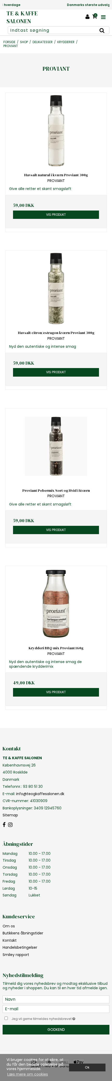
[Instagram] (10, 825)
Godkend (56, 1029)
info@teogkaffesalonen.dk (40, 793)
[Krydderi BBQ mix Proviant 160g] (56, 604)
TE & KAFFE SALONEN (22, 17)
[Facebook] (4, 825)
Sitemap (10, 815)
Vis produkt (56, 214)
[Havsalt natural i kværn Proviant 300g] (56, 131)
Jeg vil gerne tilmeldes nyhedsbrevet (49, 1018)
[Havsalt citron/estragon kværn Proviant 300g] (56, 289)
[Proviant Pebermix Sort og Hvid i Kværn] (56, 446)
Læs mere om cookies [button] (27, 1074)
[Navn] (56, 999)
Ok (87, 1067)
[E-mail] (56, 1008)
